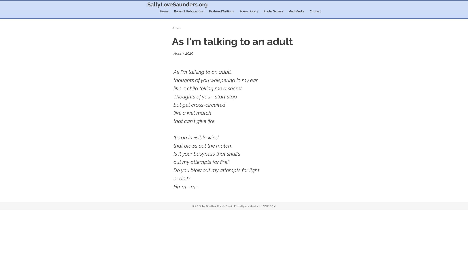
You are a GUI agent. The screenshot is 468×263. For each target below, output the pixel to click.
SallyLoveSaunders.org (177, 4)
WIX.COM (269, 206)
